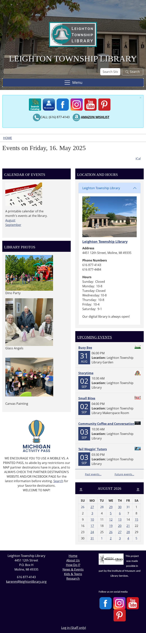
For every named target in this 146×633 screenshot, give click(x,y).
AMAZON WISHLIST (95, 117)
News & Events (73, 569)
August (10, 220)
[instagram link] (77, 103)
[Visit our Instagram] (119, 603)
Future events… (124, 474)
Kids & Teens (73, 574)
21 (128, 526)
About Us (73, 560)
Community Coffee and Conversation (106, 424)
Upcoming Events (94, 337)
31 (92, 538)
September (13, 225)
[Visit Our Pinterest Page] (119, 615)
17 (92, 526)
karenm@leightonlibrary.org (26, 581)
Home (7, 138)
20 (119, 526)
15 (136, 519)
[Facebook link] (63, 103)
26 (111, 532)
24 (92, 532)
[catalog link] (35, 103)
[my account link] (49, 103)
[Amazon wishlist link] (76, 117)
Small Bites (86, 398)
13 (119, 519)
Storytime (85, 373)
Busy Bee (85, 348)
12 (111, 519)
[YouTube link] (90, 103)
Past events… (93, 474)
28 (128, 532)
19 (111, 526)
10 (92, 519)
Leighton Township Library (101, 188)
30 (119, 507)
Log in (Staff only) (73, 628)
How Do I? (73, 565)
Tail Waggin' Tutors (92, 449)
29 (111, 507)
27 (92, 507)
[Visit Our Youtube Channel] (133, 603)
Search (135, 72)
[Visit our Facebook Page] (105, 603)
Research (73, 578)
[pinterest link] (104, 103)
